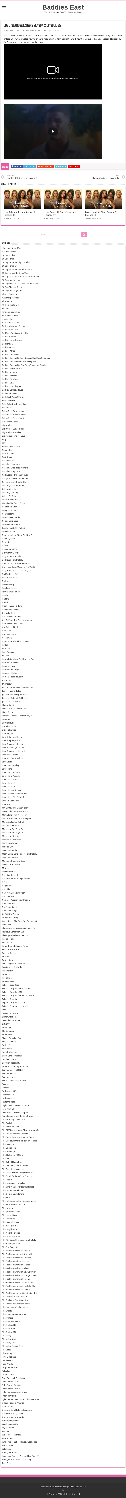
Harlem (5, 645)
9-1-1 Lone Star (9, 252)
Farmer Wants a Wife (11, 592)
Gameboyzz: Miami (10, 609)
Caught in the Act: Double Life (15, 478)
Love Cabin (7, 762)
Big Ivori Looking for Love (13, 436)
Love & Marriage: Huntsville (14, 751)
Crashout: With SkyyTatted (13, 528)
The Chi (5, 1158)
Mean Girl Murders (10, 850)
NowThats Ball (8, 903)
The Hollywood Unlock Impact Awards (19, 1201)
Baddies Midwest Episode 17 (105, 177)
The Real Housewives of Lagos (15, 1261)
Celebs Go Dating (10, 496)
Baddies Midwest (9, 372)
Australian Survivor (10, 315)
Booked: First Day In (11, 446)
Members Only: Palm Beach (14, 861)
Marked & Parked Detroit (13, 822)
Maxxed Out (7, 847)
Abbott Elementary (10, 294)
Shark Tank (7, 1027)
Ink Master (7, 684)
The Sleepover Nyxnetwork (14, 1314)
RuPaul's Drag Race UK (12, 992)
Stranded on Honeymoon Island (16, 1066)
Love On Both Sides (10, 801)
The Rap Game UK (10, 1247)
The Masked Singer (10, 1222)
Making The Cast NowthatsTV (15, 811)
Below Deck (7, 407)
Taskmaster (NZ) (9, 1091)
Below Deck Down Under (13, 411)
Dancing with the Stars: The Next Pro (18, 535)
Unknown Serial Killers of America (17, 1410)
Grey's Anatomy (9, 634)
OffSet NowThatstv (10, 914)
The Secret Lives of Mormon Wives (17, 1304)
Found (5, 602)
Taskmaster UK (8, 1098)
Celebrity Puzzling (10, 489)
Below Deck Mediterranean (14, 415)
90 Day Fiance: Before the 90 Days (17, 269)
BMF (4, 443)
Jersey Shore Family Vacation (14, 694)
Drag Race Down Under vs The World (18, 567)
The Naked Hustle (10, 1226)
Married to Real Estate (11, 840)
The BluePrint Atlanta (11, 1126)
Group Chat (7, 638)
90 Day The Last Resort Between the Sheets (21, 276)
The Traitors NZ (9, 1325)
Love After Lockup (10, 755)
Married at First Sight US (12, 832)
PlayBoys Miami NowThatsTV (15, 935)
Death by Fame (8, 538)
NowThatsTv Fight (10, 910)
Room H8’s (6, 974)
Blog (4, 439)
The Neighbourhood (11, 1233)
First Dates (6, 599)
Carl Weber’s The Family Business (16, 475)
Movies (5, 868)
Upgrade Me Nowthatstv (13, 1417)
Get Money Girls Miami (12, 616)
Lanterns (6, 719)
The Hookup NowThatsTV (13, 1204)
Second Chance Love (11, 1020)
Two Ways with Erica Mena (13, 1378)
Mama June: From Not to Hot (14, 815)
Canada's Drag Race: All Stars (15, 468)
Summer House (9, 1073)
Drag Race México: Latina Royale (16, 570)
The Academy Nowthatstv (13, 1119)
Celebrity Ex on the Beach (13, 485)
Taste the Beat (8, 1102)
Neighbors (7, 886)
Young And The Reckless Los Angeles (18, 1459)
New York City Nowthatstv (13, 893)
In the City (6, 680)
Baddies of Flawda (10, 376)
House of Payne (9, 666)
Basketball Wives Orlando (13, 397)
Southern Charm (9, 1059)
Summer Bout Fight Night (13, 1070)
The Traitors (7, 1318)
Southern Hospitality (11, 1063)
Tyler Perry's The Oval (11, 1385)
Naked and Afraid (10, 875)
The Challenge (8, 1151)
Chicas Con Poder (10, 500)
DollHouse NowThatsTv (12, 560)
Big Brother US (8, 425)
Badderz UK (7, 344)
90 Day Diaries (8, 255)
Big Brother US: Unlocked (13, 429)
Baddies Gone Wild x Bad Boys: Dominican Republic (24, 365)
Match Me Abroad (10, 843)
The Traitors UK (9, 1328)
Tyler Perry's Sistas (10, 1381)
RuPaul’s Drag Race (10, 999)
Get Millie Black (8, 613)
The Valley (6, 1335)
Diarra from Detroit (10, 553)
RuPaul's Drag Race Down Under (16, 988)
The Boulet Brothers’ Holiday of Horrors (19, 1141)
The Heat (6, 1197)
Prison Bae (7, 956)
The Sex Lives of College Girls (15, 1307)
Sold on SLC (7, 1049)
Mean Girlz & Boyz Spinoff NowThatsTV (19, 854)
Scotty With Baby (9, 1017)
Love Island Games (10, 779)
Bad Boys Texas (9, 337)
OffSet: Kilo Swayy (10, 917)
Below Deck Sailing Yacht (13, 418)
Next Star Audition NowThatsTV (16, 900)
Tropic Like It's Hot (10, 1367)
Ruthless (5, 1010)
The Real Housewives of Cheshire (16, 1258)
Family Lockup (8, 585)
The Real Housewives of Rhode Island (18, 1282)
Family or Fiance (9, 588)
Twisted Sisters (9, 1374)
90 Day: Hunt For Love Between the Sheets (20, 283)
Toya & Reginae (9, 1357)
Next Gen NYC (8, 896)
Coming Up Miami (10, 507)
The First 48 (7, 1180)
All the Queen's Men (11, 305)
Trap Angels (7, 1364)
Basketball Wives (9, 393)
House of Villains (9, 673)
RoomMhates (8, 981)
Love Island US (8, 786)
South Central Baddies (12, 1056)
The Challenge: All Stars (12, 1155)
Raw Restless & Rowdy (12, 967)
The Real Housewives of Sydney (16, 1289)
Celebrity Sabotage (10, 492)
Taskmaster (7, 1088)
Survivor (5, 1084)
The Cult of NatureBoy (12, 1162)
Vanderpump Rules (10, 1420)
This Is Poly (7, 1353)
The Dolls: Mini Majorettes (13, 1169)
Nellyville (6, 889)
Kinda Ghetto (8, 712)
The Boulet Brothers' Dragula (15, 1134)
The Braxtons (8, 1144)
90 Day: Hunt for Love (11, 280)
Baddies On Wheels (10, 379)
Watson (5, 1431)
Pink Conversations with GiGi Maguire (18, 928)
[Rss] (63, 1490)
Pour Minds (7, 942)
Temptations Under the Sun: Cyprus (17, 1116)
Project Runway (9, 960)
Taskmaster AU (8, 1095)
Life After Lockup (9, 726)
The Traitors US (9, 1332)
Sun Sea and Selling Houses (14, 1080)
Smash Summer (9, 1041)
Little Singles (7, 733)
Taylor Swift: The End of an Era (15, 1105)
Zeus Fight (6, 1463)
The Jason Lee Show (11, 1211)
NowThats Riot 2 (9, 907)
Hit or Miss (6, 655)
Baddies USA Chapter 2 (12, 386)
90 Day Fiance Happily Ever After (16, 262)
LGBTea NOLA (8, 723)
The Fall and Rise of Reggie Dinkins (17, 1173)
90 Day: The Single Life (12, 291)
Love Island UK (8, 783)
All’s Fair (5, 308)
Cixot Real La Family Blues (13, 503)
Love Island (7, 769)
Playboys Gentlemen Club (13, 932)
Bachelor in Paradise (11, 322)
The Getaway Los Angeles (13, 1183)
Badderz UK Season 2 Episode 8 (22, 177)
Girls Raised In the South (13, 623)
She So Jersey (8, 1031)
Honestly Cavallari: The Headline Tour (18, 659)
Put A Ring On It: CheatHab (13, 964)
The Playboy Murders (11, 1243)
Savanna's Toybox (10, 1013)
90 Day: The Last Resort (12, 287)
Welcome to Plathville (11, 1435)
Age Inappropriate (10, 298)
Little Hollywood (9, 730)
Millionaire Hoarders (11, 864)
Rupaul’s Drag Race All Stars (14, 1002)
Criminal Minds (8, 531)
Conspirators (8, 514)
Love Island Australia (11, 776)
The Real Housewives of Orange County (19, 1275)
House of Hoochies (10, 662)
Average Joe (7, 319)
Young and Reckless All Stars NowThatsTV (20, 1456)
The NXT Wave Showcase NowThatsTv (19, 1240)
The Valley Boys (9, 1339)
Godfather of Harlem (11, 627)
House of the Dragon (11, 670)
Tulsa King (6, 1371)
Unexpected (7, 1406)
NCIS (4, 882)
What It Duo (7, 1438)
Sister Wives (7, 1034)
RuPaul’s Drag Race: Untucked (15, 1006)
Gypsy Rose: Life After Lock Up (15, 641)
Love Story (6, 804)
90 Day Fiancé (8, 259)
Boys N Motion (8, 453)
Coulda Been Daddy (11, 517)
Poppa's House (8, 939)
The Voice (6, 1350)
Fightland (6, 595)
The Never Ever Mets (11, 1236)
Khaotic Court (8, 705)
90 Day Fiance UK (9, 266)
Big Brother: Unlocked (12, 432)
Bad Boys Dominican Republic (15, 333)
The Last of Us (8, 1219)
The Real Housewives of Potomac (16, 1279)
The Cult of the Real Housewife (15, 1165)
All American (7, 301)
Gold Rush (6, 631)
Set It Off (6, 1024)
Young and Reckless (10, 1452)
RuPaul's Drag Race (10, 985)
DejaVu (5, 546)
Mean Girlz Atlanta (10, 857)
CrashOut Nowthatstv (11, 524)
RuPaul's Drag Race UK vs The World (18, 995)
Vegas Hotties (8, 1428)
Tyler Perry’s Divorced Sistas (14, 1392)
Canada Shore (8, 461)
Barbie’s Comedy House (12, 390)
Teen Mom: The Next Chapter (15, 1112)
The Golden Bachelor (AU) (13, 1190)
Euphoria (6, 581)
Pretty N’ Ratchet (9, 953)
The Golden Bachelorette (13, 1194)
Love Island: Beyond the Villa (14, 794)
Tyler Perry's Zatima (11, 1389)
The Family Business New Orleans (17, 1176)
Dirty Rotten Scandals (11, 556)
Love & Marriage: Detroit (13, 747)
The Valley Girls (9, 1343)
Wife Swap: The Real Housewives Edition (19, 1442)
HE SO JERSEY (8, 648)
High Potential (8, 652)
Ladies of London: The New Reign (17, 716)
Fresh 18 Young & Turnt (12, 606)
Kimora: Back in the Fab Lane (14, 708)
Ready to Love (8, 971)
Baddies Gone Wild (10, 354)
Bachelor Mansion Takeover (14, 326)
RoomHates (7, 978)
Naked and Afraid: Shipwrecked (16, 879)
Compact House (9, 510)
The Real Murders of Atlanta (14, 1296)
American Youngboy (11, 312)
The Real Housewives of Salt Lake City (18, 1286)
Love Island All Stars (33, 30)
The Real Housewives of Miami (15, 1268)
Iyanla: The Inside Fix (11, 691)
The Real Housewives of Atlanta (16, 1250)
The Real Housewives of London (16, 1265)
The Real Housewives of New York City (18, 1272)
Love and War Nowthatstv (13, 758)
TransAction (7, 1360)
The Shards (7, 1311)
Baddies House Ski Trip (12, 368)
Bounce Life (7, 450)
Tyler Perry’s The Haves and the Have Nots (20, 1399)
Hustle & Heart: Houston (12, 677)
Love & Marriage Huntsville (14, 744)
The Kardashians (9, 1215)
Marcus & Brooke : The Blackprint (16, 818)
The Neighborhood (10, 1229)
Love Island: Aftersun (11, 790)
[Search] (84, 234)
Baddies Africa (8, 351)
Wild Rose (6, 1449)
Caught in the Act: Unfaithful (14, 482)
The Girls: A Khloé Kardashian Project (18, 1187)
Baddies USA (8, 383)
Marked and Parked (10, 825)
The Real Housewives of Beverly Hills (18, 1254)
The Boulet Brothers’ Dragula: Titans (18, 1137)
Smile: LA (6, 1045)
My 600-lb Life (8, 871)
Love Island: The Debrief (13, 797)
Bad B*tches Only (10, 329)
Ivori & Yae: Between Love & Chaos (17, 687)
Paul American (8, 925)
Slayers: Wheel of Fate (11, 1038)
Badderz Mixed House (12, 340)
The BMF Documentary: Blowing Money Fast (21, 1130)
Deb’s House (7, 542)
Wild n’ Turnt (7, 1445)
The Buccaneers (9, 1148)
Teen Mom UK (8, 1109)
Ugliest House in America (13, 1403)
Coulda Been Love (10, 521)
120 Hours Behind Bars (12, 248)
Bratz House (7, 457)
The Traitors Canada (11, 1321)
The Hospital (7, 1208)
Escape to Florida (9, 577)
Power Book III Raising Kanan (15, 946)
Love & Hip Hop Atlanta (12, 737)
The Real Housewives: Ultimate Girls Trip (19, 1293)
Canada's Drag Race (11, 464)
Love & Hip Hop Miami (12, 740)
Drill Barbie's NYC (10, 574)
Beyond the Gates (10, 422)
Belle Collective (8, 400)
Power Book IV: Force (11, 949)
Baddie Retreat (8, 347)
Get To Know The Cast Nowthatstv (17, 620)
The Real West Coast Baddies (15, 1300)
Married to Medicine (11, 836)
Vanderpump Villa (10, 1424)
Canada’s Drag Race (11, 471)
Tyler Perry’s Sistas (10, 1396)
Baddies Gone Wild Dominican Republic (19, 361)
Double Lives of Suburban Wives (16, 563)
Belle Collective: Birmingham (14, 404)
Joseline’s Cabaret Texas (13, 701)
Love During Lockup (11, 765)
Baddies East (63, 7)
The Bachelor (8, 1123)
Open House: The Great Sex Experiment (19, 921)
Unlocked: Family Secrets (13, 1413)
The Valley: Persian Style (12, 1346)
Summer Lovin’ (8, 1077)
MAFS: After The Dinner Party (15, 808)
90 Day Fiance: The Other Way (15, 273)
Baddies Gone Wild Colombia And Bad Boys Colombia (26, 358)
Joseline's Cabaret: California (15, 698)
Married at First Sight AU (13, 829)
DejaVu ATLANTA (9, 549)
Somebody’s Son (9, 1052)
